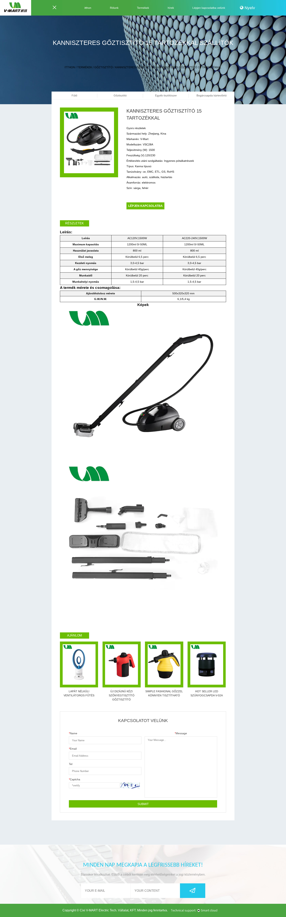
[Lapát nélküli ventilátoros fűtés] (79, 664)
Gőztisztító (103, 67)
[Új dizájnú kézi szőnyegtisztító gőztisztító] (122, 664)
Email (73, 748)
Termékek (143, 7)
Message (181, 733)
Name (73, 733)
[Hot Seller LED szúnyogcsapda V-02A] (207, 664)
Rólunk (114, 7)
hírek (171, 7)
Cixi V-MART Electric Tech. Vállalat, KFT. (108, 910)
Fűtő (74, 95)
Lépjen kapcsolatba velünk (208, 7)
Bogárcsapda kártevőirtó (212, 95)
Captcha (74, 779)
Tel (70, 764)
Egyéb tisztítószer (166, 95)
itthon (87, 7)
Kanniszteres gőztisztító (135, 67)
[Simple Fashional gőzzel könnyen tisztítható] (164, 664)
